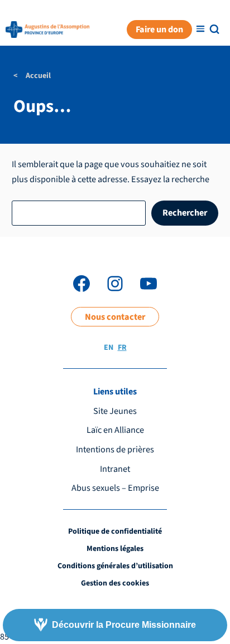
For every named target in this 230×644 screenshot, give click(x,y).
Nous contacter (115, 316)
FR (122, 347)
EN (108, 347)
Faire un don (159, 29)
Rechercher (184, 212)
